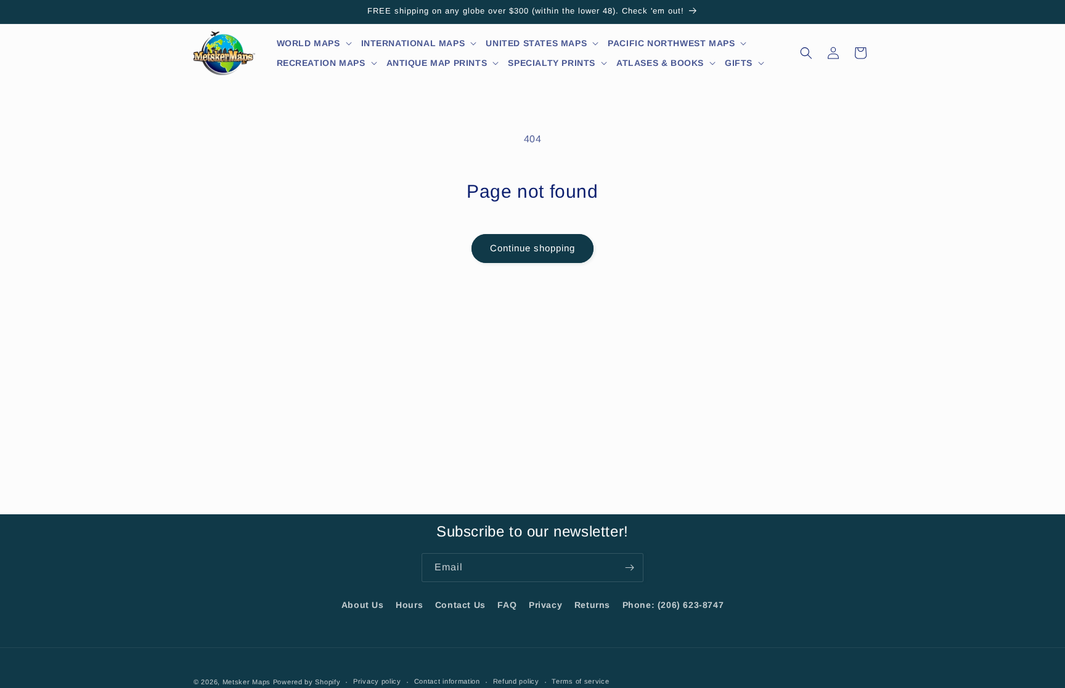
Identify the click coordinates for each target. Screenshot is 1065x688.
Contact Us (460, 605)
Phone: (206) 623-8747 (673, 605)
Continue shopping (532, 248)
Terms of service (580, 681)
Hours (409, 605)
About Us (362, 605)
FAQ (506, 605)
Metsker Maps (246, 682)
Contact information (447, 681)
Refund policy (516, 681)
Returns (592, 605)
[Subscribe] (629, 567)
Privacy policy (377, 681)
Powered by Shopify (307, 682)
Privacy (545, 605)
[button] (314, 43)
